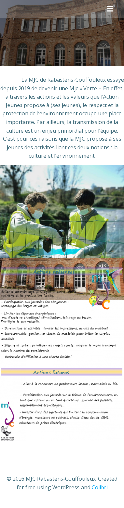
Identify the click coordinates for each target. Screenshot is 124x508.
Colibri (100, 487)
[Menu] (110, 9)
